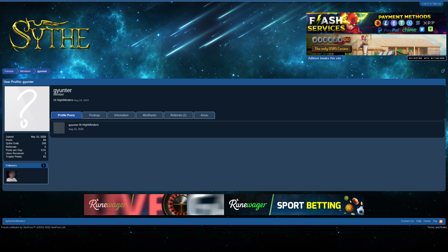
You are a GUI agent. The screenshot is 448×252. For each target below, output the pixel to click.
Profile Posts (66, 115)
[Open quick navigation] (442, 71)
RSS (441, 221)
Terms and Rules (437, 227)
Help (418, 221)
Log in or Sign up (431, 3)
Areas (204, 115)
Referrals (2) (178, 115)
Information (121, 115)
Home (427, 221)
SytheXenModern (15, 221)
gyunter (73, 124)
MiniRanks (149, 115)
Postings (94, 115)
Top (435, 221)
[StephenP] (11, 176)
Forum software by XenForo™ (33, 227)
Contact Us (407, 221)
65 (44, 156)
